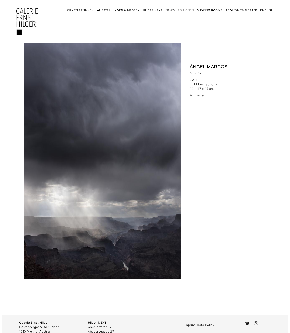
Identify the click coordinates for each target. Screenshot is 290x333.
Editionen (186, 10)
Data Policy (205, 325)
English (266, 10)
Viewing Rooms (209, 10)
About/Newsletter (241, 10)
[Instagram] (256, 323)
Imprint (189, 325)
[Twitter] (247, 323)
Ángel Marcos (209, 66)
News (170, 10)
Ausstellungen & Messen (118, 10)
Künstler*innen (80, 10)
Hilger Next (153, 10)
